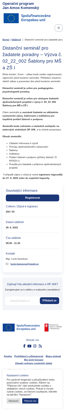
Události (16, 39)
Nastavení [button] (13, 401)
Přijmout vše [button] (30, 401)
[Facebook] (24, 346)
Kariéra (8, 356)
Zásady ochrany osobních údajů (33, 363)
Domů (5, 39)
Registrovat (32, 197)
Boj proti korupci (33, 359)
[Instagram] (34, 346)
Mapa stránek (53, 356)
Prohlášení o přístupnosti (28, 356)
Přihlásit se (49, 300)
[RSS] (40, 346)
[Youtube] (29, 346)
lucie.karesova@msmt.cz (24, 264)
